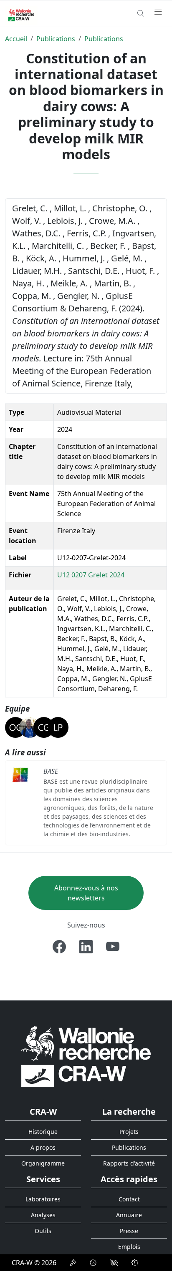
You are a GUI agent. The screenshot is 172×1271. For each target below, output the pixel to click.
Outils (43, 1231)
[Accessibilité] (114, 1262)
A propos (43, 1147)
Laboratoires (43, 1199)
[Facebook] (59, 946)
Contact (129, 1199)
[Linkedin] (86, 946)
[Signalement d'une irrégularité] (135, 1262)
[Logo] (86, 1056)
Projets (129, 1132)
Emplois (129, 1247)
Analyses (43, 1215)
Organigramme (43, 1163)
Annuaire (129, 1215)
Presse (129, 1231)
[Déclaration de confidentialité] (73, 1262)
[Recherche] (140, 13)
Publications (55, 38)
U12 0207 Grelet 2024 (90, 574)
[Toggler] (158, 12)
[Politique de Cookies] (93, 1262)
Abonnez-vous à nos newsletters (86, 892)
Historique (43, 1132)
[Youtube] (112, 946)
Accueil (16, 38)
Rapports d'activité (129, 1163)
